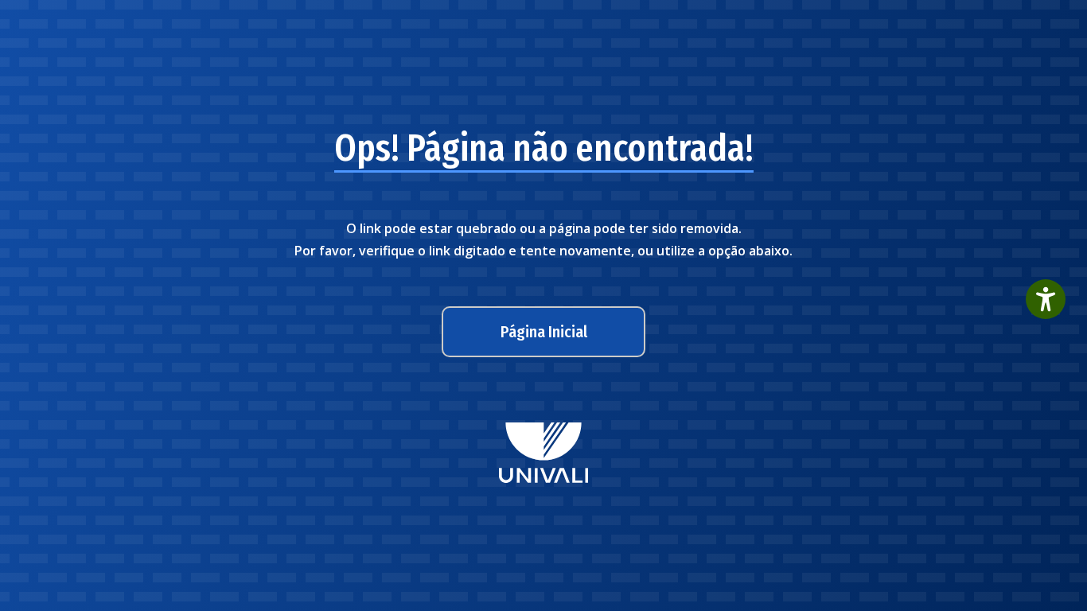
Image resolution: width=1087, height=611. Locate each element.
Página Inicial (544, 331)
